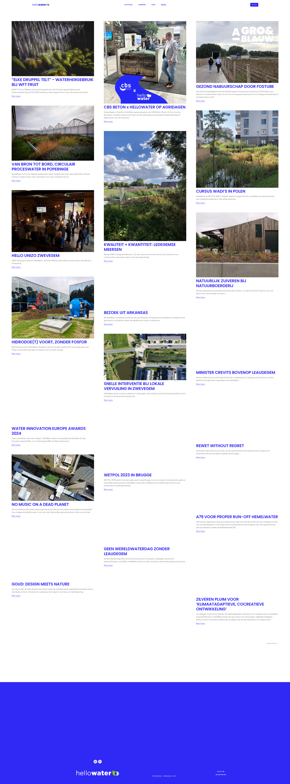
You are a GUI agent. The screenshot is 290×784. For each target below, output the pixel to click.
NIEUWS (163, 5)
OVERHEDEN (142, 5)
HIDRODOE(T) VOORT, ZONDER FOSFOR (49, 342)
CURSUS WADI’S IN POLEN (220, 191)
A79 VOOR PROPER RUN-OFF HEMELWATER (237, 517)
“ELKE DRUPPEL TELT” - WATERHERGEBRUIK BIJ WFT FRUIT (52, 82)
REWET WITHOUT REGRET (220, 446)
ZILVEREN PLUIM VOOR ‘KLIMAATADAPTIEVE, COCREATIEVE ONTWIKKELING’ (230, 604)
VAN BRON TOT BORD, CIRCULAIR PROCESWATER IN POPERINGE (43, 166)
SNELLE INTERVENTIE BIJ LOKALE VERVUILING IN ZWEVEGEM (134, 386)
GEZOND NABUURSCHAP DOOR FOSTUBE (235, 86)
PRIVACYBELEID (157, 776)
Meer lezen (16, 96)
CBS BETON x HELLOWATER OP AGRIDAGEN (144, 107)
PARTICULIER (128, 5)
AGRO (153, 5)
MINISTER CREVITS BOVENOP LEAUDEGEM (235, 372)
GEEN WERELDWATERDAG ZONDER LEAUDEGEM (137, 551)
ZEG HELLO (254, 4)
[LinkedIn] (95, 761)
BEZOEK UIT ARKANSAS (126, 312)
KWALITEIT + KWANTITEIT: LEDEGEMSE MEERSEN (140, 247)
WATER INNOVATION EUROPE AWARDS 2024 (49, 431)
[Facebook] (100, 761)
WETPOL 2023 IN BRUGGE (128, 475)
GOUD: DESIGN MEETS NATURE (40, 584)
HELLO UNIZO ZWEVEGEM (36, 255)
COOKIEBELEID (167, 776)
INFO (174, 776)
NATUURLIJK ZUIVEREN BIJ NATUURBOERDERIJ (221, 283)
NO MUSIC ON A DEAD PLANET (40, 504)
